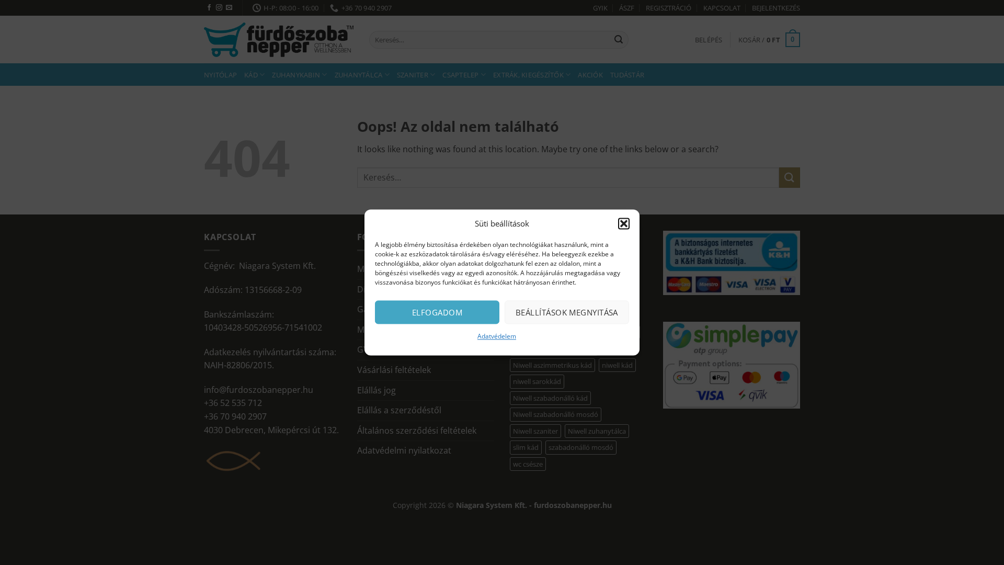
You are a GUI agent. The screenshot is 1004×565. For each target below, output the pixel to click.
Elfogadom (437, 312)
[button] (624, 223)
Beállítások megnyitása (567, 312)
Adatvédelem (496, 336)
